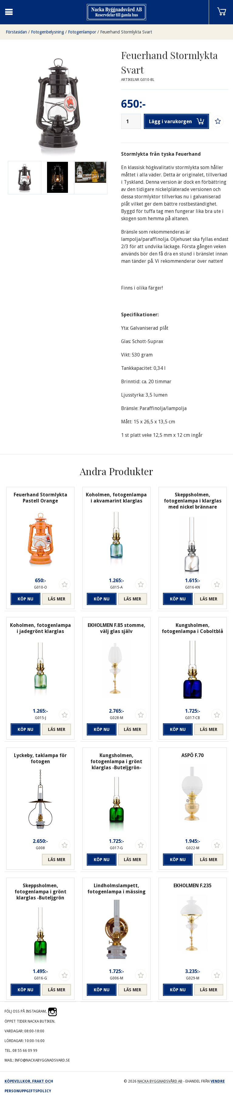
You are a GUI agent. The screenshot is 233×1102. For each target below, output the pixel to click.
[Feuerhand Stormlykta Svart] (57, 177)
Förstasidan (16, 32)
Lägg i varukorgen (170, 121)
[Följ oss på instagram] (52, 1011)
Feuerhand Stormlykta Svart (126, 32)
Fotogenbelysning (47, 32)
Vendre (218, 1081)
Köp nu (25, 598)
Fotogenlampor (82, 32)
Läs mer (56, 598)
